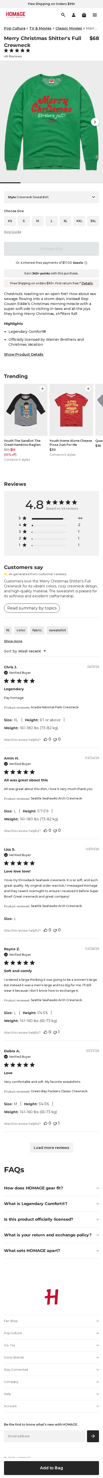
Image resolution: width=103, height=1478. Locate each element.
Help (7, 1394)
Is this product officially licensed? (38, 1219)
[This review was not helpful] (55, 739)
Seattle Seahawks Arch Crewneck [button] (56, 798)
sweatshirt (57, 630)
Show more (13, 641)
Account (10, 1406)
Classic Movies (69, 28)
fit (8, 630)
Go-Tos (9, 1345)
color (20, 630)
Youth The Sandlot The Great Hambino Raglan (22, 443)
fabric (37, 630)
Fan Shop (11, 1321)
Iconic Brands (14, 1357)
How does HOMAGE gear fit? (33, 1188)
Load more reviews (51, 1147)
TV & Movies (40, 28)
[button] (84, 14)
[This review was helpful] (45, 739)
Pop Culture (14, 28)
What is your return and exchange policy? (48, 1235)
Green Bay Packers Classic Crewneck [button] (59, 1091)
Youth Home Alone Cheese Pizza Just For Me (71, 443)
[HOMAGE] (16, 15)
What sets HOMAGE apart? (32, 1250)
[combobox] (25, 651)
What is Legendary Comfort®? (35, 1203)
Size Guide (12, 232)
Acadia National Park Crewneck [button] (54, 707)
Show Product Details (24, 354)
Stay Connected (16, 1369)
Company (11, 1382)
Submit (93, 1436)
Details (87, 283)
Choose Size (51, 249)
